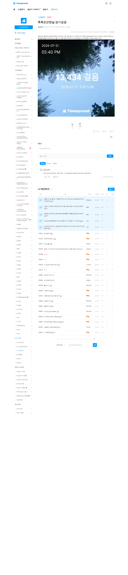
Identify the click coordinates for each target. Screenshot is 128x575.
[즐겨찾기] (51, 189)
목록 (111, 137)
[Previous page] (58, 339)
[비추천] (49, 177)
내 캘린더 (21, 9)
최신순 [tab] (49, 163)
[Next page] (94, 339)
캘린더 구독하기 (33, 9)
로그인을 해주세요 (23, 27)
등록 (110, 156)
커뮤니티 (54, 9)
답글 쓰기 (55, 177)
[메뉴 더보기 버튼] (114, 21)
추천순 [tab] (43, 163)
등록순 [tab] (55, 163)
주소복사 (111, 32)
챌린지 (45, 9)
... (91, 339)
